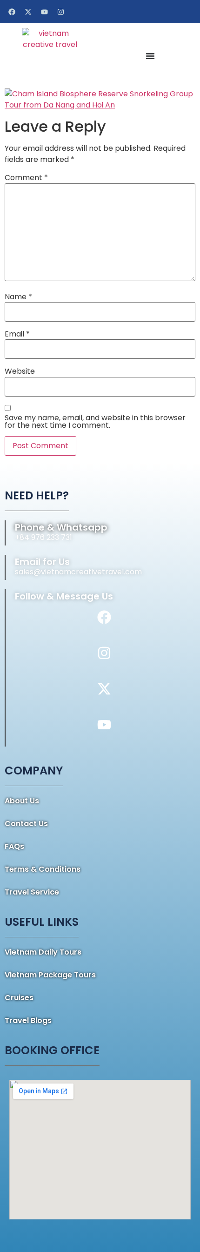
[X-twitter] (28, 12)
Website (20, 371)
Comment (26, 178)
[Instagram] (60, 12)
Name (18, 297)
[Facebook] (12, 12)
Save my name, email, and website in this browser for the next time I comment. (95, 421)
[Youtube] (44, 12)
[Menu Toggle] (150, 56)
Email (17, 334)
